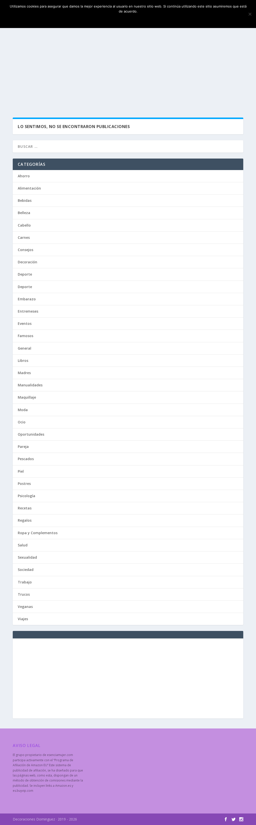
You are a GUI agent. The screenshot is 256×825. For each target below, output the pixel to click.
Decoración (27, 262)
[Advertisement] (128, 73)
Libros (23, 360)
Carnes (24, 237)
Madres (24, 372)
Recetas (25, 508)
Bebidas (25, 200)
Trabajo (25, 582)
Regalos (25, 520)
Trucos (24, 594)
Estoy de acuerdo (129, 20)
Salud (23, 545)
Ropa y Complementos (38, 532)
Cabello (24, 225)
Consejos (25, 249)
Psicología (26, 495)
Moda (23, 409)
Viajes (23, 618)
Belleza (24, 212)
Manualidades (30, 385)
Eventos (25, 323)
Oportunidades (31, 434)
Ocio (22, 422)
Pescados (26, 458)
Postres (24, 483)
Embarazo (27, 299)
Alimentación (29, 188)
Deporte (25, 274)
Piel (21, 471)
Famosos (25, 335)
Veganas (25, 606)
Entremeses (28, 311)
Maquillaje (27, 397)
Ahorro (24, 176)
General (24, 348)
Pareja (23, 446)
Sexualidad (27, 557)
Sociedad (26, 569)
